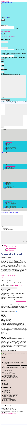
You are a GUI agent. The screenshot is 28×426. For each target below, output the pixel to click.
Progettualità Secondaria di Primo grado (15, 246)
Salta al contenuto (5, 1)
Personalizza (4, 287)
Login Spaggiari (11, 54)
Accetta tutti (5, 289)
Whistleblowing (7, 398)
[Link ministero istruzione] (7, 2)
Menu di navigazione (19, 242)
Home (4, 226)
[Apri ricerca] (16, 109)
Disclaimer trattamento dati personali (9, 413)
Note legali (5, 391)
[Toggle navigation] (12, 120)
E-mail (15, 49)
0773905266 (8, 363)
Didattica (5, 228)
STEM (7, 249)
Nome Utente (17, 27)
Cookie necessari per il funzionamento (9, 304)
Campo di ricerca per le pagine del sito (9, 212)
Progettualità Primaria (11, 248)
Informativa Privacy (7, 392)
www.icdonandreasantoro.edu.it (8, 311)
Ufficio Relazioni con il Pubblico (10, 394)
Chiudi (2, 64)
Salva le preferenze (12, 350)
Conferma (8, 100)
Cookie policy (6, 390)
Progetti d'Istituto (10, 250)
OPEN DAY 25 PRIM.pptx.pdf (8, 275)
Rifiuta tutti (12, 287)
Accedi (2, 19)
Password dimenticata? (6, 31)
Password (16, 28)
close (2, 127)
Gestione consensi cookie (9, 399)
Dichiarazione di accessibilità (10, 395)
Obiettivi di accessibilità (8, 396)
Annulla (2, 100)
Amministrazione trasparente (9, 400)
